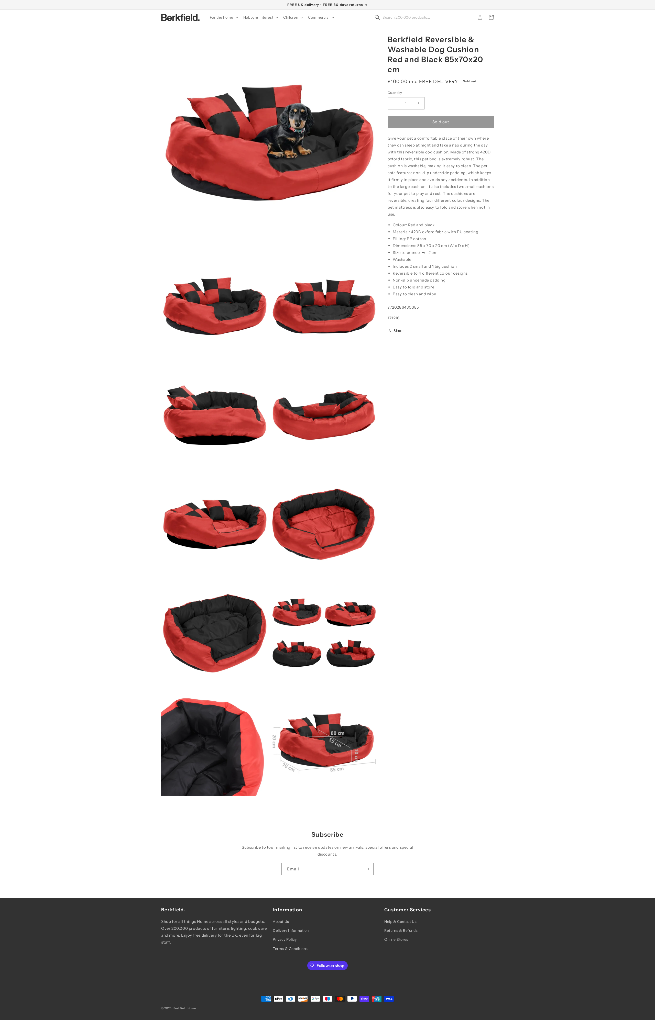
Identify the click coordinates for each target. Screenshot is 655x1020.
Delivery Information (291, 930)
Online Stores (396, 939)
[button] (223, 17)
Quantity (395, 93)
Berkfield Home (184, 1008)
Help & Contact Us (400, 921)
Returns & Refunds (401, 930)
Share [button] (399, 330)
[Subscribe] (367, 869)
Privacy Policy (285, 939)
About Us (281, 921)
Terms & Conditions (290, 948)
